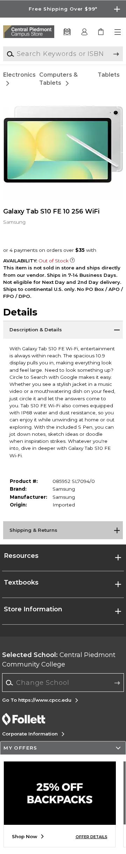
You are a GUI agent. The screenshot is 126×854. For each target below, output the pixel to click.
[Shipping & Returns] (63, 530)
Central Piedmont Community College (58, 659)
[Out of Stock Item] (72, 260)
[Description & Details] (63, 329)
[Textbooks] (67, 32)
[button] (63, 9)
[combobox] (63, 682)
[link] (101, 32)
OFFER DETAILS (91, 837)
